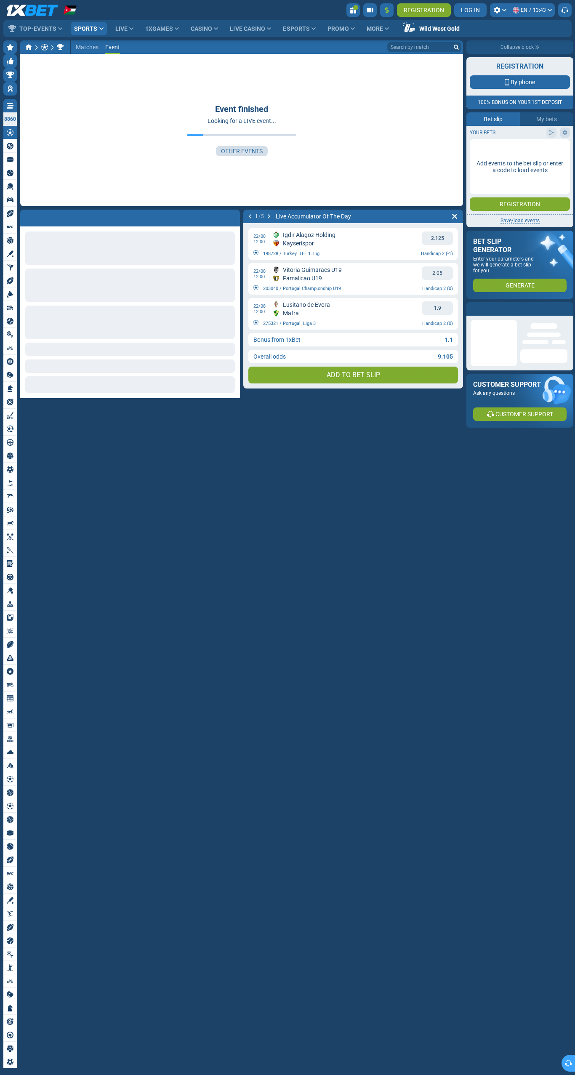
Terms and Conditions (524, 183)
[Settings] (500, 10)
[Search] (456, 47)
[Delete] (231, 216)
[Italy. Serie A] (60, 47)
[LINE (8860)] (29, 47)
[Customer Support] (565, 10)
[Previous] (27, 216)
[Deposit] (387, 10)
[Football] (45, 47)
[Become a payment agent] (370, 10)
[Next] (48, 216)
